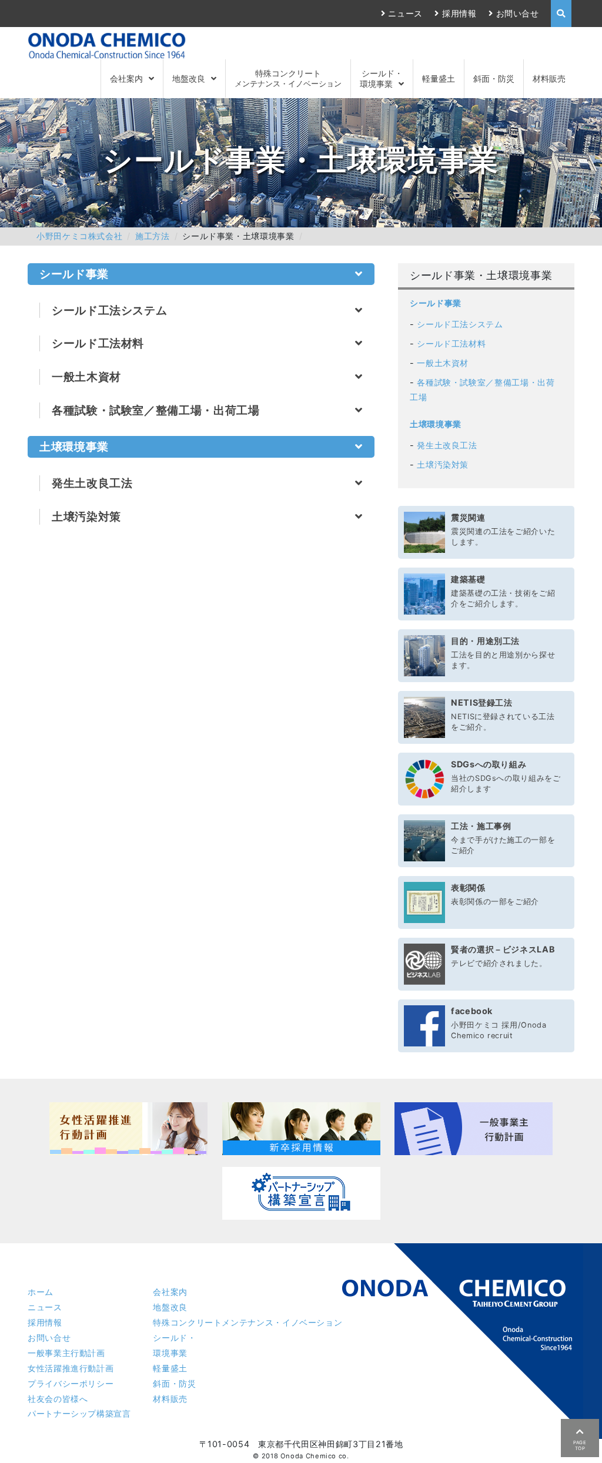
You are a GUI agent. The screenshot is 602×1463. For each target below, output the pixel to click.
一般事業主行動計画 (66, 1353)
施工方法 (152, 236)
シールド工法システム (460, 324)
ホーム (40, 1292)
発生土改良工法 (447, 445)
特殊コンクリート (288, 78)
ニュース (405, 13)
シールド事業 (435, 303)
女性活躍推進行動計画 (70, 1368)
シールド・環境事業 (381, 78)
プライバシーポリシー (70, 1383)
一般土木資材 (443, 363)
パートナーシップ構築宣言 (79, 1413)
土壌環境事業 (435, 424)
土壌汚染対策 (443, 464)
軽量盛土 (438, 78)
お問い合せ (517, 13)
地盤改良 (188, 78)
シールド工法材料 (451, 343)
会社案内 (126, 78)
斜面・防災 (493, 78)
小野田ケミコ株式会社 (79, 236)
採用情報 (459, 13)
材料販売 (549, 78)
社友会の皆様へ (58, 1399)
